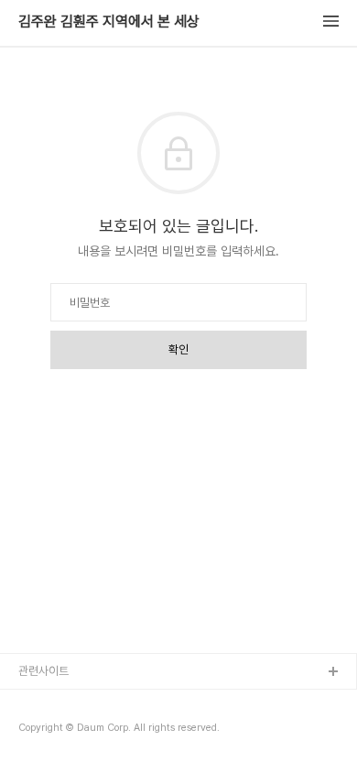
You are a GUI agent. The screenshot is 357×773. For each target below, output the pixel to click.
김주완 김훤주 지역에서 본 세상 (109, 22)
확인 (178, 349)
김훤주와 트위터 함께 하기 (78, 731)
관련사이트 (43, 671)
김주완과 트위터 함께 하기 (78, 702)
